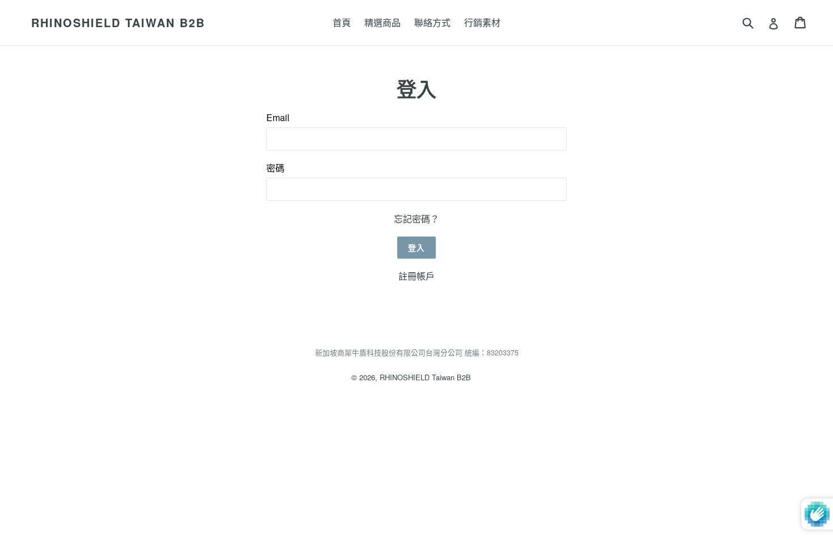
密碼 (275, 167)
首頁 (342, 22)
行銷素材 (482, 22)
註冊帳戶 (416, 275)
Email (278, 117)
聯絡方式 (432, 22)
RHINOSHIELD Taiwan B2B (118, 22)
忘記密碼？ (416, 218)
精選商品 (382, 22)
